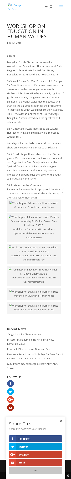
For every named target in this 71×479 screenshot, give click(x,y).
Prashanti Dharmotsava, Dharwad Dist (28, 349)
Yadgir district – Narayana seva (24, 334)
